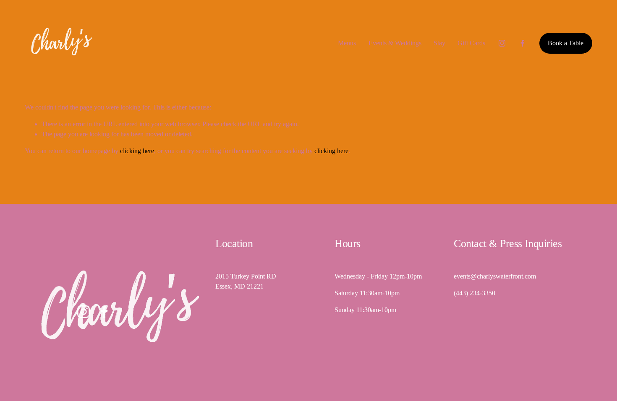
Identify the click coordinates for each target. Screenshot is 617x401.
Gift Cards (471, 43)
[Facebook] (522, 43)
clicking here (137, 150)
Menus (347, 43)
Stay (439, 43)
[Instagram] (502, 43)
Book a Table (565, 43)
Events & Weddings (395, 43)
